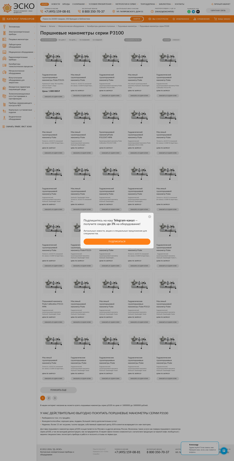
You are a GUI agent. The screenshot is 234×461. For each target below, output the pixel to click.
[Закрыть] (149, 216)
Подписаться (117, 242)
